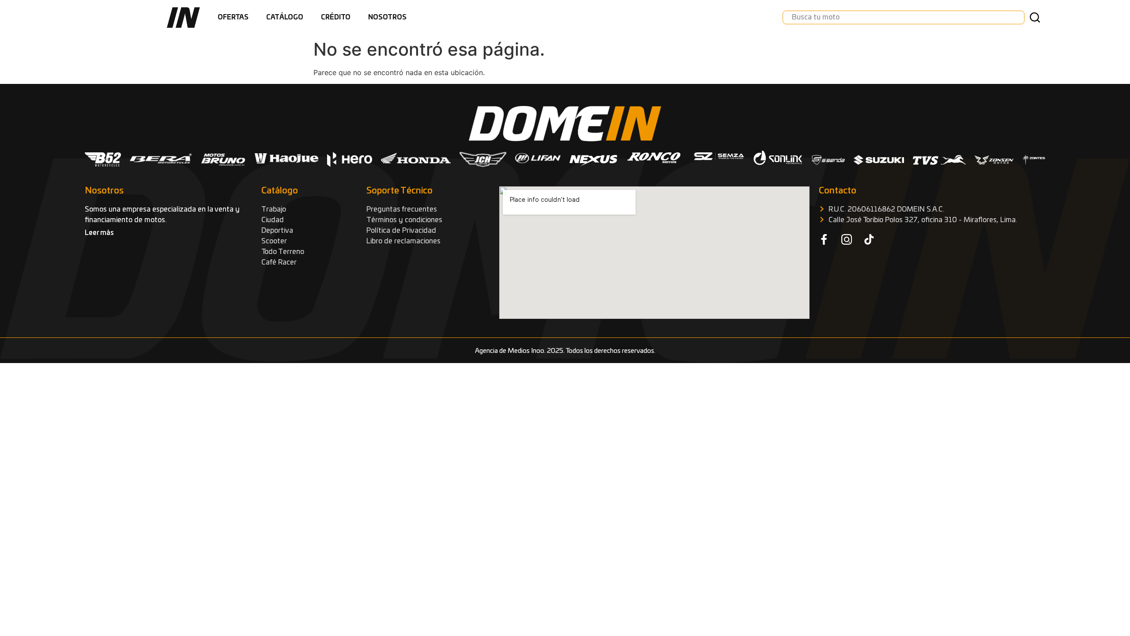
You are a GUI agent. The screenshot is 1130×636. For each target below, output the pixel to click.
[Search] (1036, 17)
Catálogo (284, 17)
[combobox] (904, 17)
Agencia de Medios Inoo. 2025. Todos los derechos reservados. (565, 351)
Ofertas (233, 17)
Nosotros (387, 17)
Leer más (99, 233)
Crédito (335, 17)
